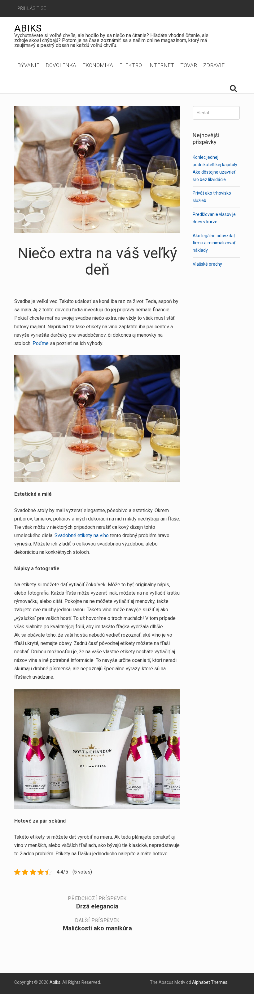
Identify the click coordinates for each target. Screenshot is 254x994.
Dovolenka (61, 65)
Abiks (28, 28)
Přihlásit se (31, 8)
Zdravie (214, 65)
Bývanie (28, 65)
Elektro (130, 65)
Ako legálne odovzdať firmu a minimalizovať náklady (214, 243)
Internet (161, 65)
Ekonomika (97, 65)
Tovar (188, 65)
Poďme (40, 343)
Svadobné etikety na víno (82, 535)
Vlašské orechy (207, 264)
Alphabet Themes (209, 982)
